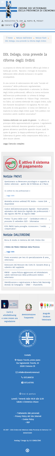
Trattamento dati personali (28, 413)
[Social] (16, 25)
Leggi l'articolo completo (13, 143)
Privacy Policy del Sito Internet (28, 416)
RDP (28, 422)
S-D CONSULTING (35, 440)
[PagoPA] (23, 25)
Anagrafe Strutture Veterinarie (46, 316)
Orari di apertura (28, 394)
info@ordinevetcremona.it (29, 372)
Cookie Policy (28, 419)
